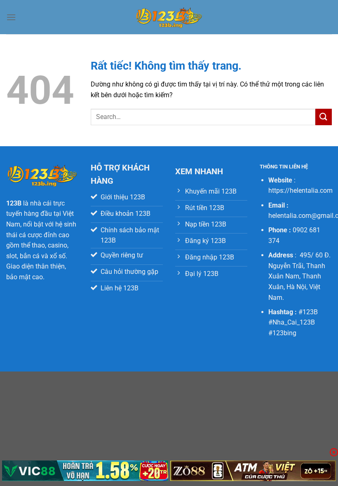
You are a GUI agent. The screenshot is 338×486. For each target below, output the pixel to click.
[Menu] (11, 17)
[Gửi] (323, 117)
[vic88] (85, 470)
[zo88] (253, 470)
